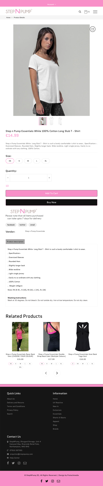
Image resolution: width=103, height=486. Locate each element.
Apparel (56, 421)
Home (8, 17)
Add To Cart (51, 193)
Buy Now (51, 202)
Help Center (15, 458)
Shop (55, 425)
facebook (11, 225)
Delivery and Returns (15, 402)
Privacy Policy (12, 410)
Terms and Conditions (16, 406)
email (32, 225)
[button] (51, 121)
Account (50, 4)
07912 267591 (16, 450)
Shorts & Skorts (59, 417)
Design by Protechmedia (69, 475)
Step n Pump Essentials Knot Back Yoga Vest (82, 355)
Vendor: (10, 231)
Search (10, 414)
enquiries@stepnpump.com (21, 454)
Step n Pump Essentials (35, 231)
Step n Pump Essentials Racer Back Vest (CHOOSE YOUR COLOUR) (20, 355)
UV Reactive (58, 402)
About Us (11, 399)
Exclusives (57, 410)
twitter (22, 225)
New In (56, 406)
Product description (15, 242)
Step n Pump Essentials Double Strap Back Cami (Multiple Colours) (51, 355)
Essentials (57, 414)
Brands (56, 429)
